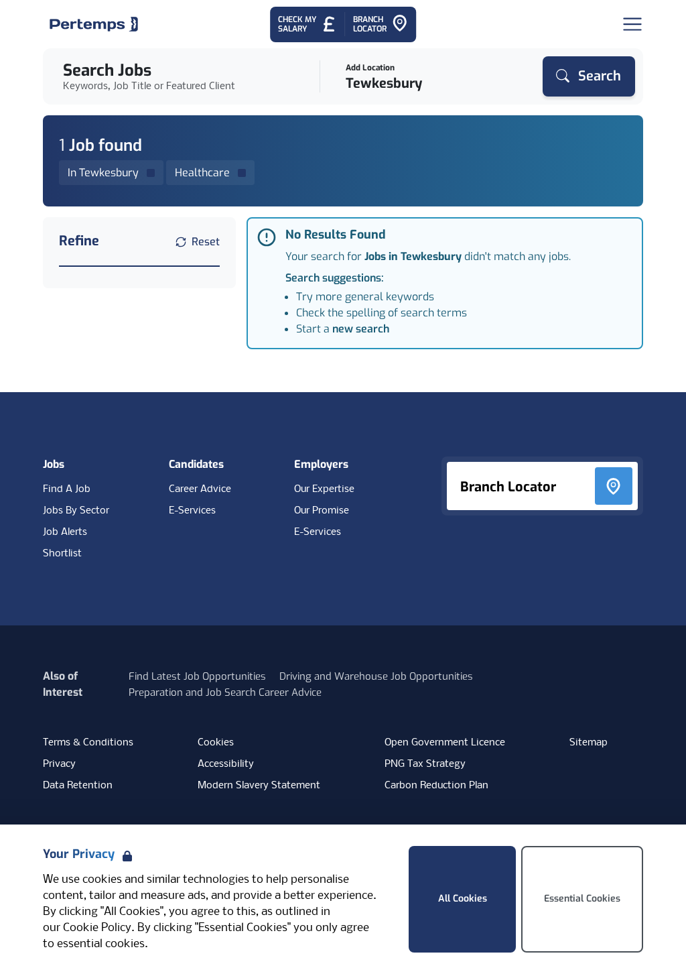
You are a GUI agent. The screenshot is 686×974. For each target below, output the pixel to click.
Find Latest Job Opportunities (197, 676)
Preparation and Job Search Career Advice (225, 692)
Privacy (59, 764)
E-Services (192, 510)
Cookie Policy (97, 928)
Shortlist (62, 553)
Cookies (216, 742)
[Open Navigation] (632, 24)
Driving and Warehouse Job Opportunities (376, 676)
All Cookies (462, 898)
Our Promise (321, 510)
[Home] (94, 24)
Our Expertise (324, 489)
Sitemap (588, 742)
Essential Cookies (582, 898)
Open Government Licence (445, 742)
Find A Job (66, 489)
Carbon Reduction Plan (436, 785)
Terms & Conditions (88, 742)
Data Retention (78, 785)
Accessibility (226, 764)
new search (360, 329)
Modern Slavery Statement (259, 785)
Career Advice (200, 489)
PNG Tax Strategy (425, 764)
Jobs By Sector (76, 510)
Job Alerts (65, 532)
